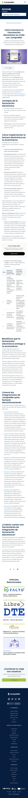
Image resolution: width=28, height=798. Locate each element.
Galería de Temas (14, 717)
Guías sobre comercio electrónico (12, 14)
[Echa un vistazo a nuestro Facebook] (9, 699)
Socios (14, 756)
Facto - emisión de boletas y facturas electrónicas (12, 595)
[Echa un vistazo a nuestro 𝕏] (15, 699)
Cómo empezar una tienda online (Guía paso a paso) (14, 653)
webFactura (7, 457)
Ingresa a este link (6, 559)
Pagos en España (14, 711)
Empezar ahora (14, 253)
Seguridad (14, 791)
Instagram (14, 733)
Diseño (14, 778)
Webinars (14, 776)
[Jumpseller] (14, 694)
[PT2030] (14, 788)
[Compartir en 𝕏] (14, 569)
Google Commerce (14, 737)
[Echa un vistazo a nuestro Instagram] (12, 699)
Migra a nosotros (14, 770)
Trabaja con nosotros (14, 752)
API (14, 780)
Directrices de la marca (14, 759)
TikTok (14, 741)
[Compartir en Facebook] (10, 569)
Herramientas (14, 774)
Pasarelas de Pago (14, 713)
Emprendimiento (7, 650)
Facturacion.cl (7, 506)
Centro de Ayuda (14, 768)
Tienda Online (14, 728)
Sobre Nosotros (14, 750)
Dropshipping (14, 743)
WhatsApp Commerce (14, 735)
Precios (14, 754)
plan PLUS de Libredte (10, 445)
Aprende (14, 772)
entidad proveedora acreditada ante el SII (14, 233)
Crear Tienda (14, 680)
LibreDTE (6, 434)
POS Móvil (14, 739)
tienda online (5, 79)
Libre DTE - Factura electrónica (13, 620)
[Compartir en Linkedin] (17, 569)
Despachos (14, 721)
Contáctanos (14, 761)
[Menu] (25, 2)
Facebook (14, 730)
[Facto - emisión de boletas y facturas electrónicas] (14, 590)
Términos (19, 791)
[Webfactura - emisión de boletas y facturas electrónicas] (14, 627)
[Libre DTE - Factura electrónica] (14, 609)
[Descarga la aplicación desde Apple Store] (17, 703)
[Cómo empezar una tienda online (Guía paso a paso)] (14, 643)
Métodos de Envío (14, 715)
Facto (5, 412)
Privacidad (9, 791)
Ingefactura (7, 490)
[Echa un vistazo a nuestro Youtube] (19, 699)
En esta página (8, 67)
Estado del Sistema (14, 783)
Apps (14, 719)
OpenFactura (7, 472)
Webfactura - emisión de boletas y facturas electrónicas (14, 632)
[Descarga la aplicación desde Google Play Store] (10, 703)
